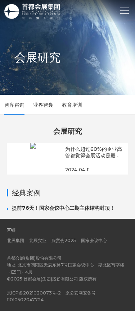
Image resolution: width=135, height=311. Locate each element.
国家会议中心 (94, 240)
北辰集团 (15, 240)
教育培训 (72, 105)
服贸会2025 (63, 240)
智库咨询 (14, 105)
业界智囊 (43, 105)
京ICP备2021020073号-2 (34, 293)
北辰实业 (37, 240)
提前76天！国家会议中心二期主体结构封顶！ (63, 208)
